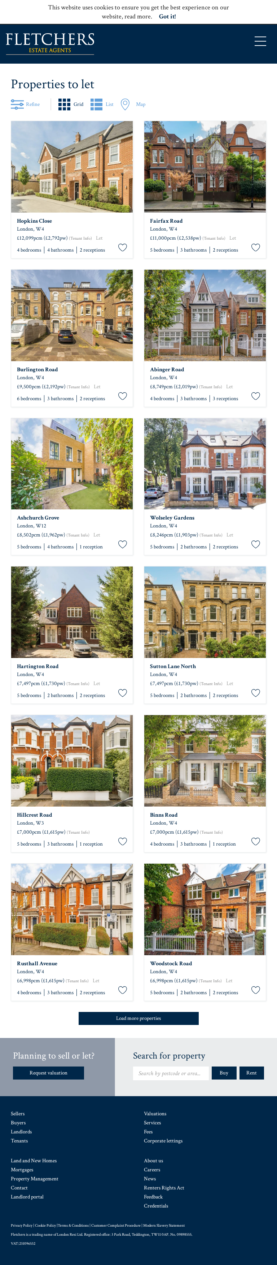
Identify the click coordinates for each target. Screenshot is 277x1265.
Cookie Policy (45, 1225)
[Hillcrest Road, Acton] (72, 761)
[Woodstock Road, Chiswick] (205, 909)
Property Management (34, 1178)
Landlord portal (27, 1196)
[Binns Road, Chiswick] (205, 761)
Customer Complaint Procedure (116, 1225)
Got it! (167, 16)
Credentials (156, 1205)
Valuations (155, 1113)
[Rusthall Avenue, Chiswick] (72, 909)
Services (152, 1122)
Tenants (19, 1140)
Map (140, 104)
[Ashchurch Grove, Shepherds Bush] (72, 464)
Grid (78, 104)
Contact (19, 1187)
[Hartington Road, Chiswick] (72, 612)
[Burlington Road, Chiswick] (72, 315)
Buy (224, 1072)
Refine (33, 104)
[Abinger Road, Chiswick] (205, 315)
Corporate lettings (163, 1140)
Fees (148, 1131)
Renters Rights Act (164, 1187)
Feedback (153, 1196)
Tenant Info (80, 238)
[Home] (50, 44)
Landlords (21, 1131)
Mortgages (22, 1169)
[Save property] (122, 248)
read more (137, 16)
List (110, 104)
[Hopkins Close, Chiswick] (72, 167)
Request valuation (48, 1072)
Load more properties (138, 1018)
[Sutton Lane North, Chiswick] (205, 612)
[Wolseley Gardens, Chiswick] (205, 464)
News (150, 1178)
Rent (251, 1072)
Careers (152, 1169)
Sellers (18, 1113)
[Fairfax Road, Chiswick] (205, 167)
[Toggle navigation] (260, 41)
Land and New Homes (34, 1160)
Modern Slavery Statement (164, 1225)
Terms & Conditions (73, 1225)
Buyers (18, 1122)
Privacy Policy (21, 1225)
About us (153, 1160)
